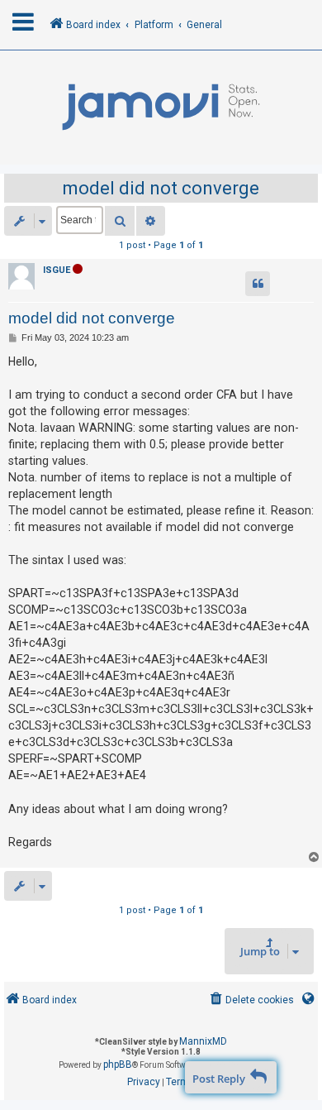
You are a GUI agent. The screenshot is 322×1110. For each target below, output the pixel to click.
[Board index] (161, 107)
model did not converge (161, 188)
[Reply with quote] (257, 283)
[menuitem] (250, 1000)
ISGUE (56, 270)
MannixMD (203, 1041)
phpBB (117, 1064)
